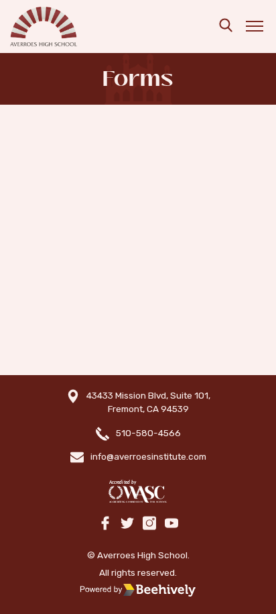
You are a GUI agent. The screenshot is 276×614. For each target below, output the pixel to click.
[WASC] (138, 491)
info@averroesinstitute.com (148, 456)
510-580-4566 (148, 432)
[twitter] (127, 524)
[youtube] (171, 524)
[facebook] (105, 524)
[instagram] (149, 524)
